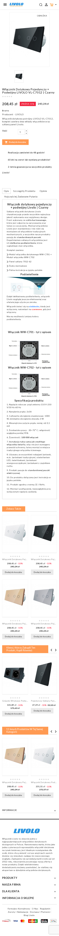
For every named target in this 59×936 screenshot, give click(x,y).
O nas (35, 908)
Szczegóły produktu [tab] (24, 191)
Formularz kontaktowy (19, 908)
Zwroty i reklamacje (18, 912)
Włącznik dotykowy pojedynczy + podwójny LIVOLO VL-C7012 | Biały (15, 559)
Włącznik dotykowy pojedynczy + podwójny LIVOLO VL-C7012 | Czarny (44, 559)
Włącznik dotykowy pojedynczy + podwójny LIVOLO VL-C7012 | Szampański (15, 623)
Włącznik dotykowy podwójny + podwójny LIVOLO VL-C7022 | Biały (44, 782)
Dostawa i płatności (40, 912)
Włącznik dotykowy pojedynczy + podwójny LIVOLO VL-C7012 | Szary (44, 623)
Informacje (9, 810)
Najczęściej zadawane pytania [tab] (20, 196)
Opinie (43, 191)
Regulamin (45, 908)
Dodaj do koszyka (15, 142)
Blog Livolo (29, 915)
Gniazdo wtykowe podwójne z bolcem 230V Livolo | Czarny (15, 701)
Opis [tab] (6, 191)
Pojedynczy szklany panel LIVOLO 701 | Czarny (44, 701)
